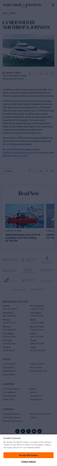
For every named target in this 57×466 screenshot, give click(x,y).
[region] (28, 450)
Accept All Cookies (28, 455)
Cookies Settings (28, 462)
